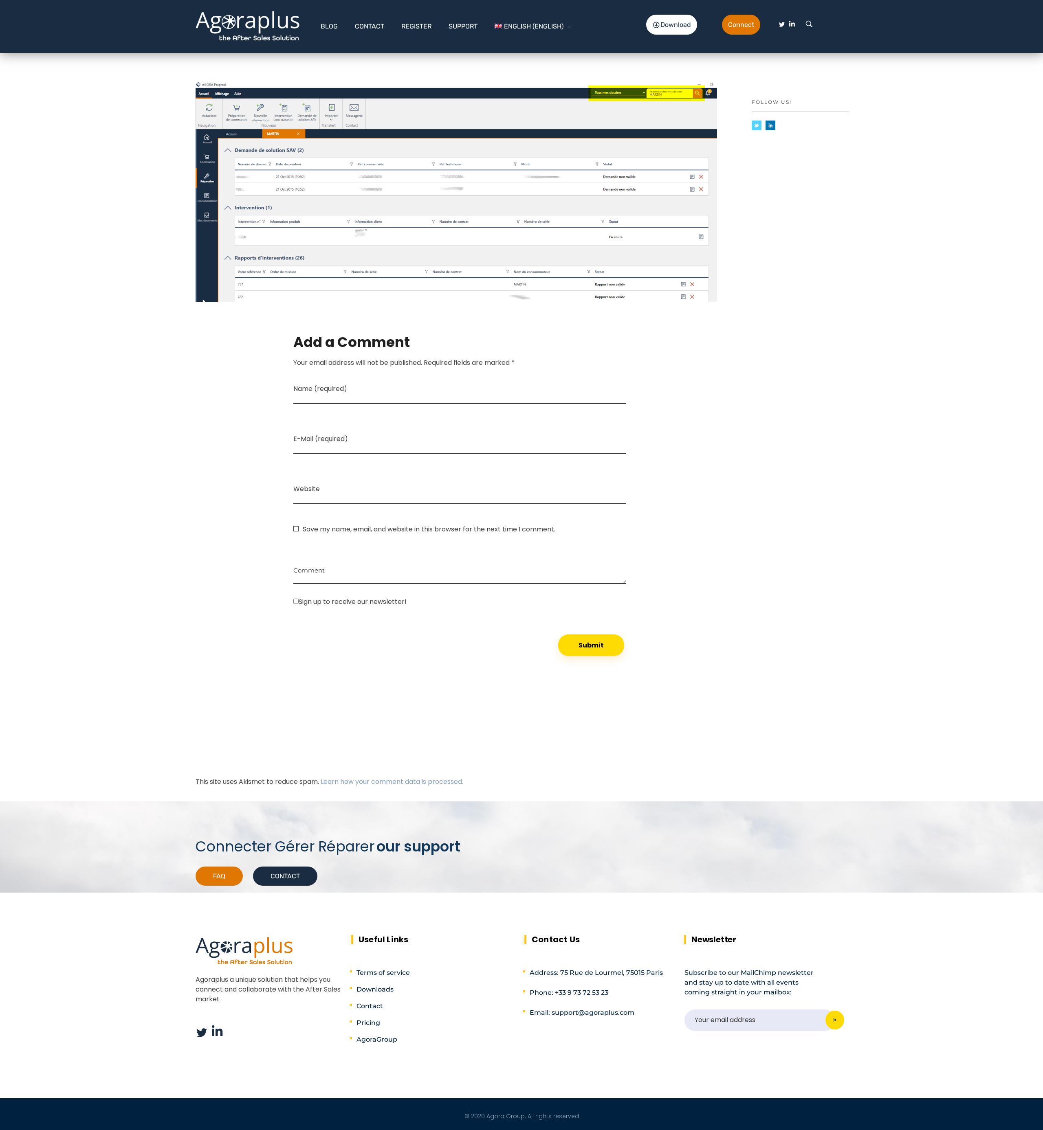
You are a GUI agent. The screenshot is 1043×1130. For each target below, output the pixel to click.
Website (306, 489)
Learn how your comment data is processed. (392, 781)
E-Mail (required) (320, 438)
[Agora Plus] (248, 25)
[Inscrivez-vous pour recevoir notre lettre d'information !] (459, 601)
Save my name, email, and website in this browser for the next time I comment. (429, 529)
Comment (309, 567)
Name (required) (320, 388)
